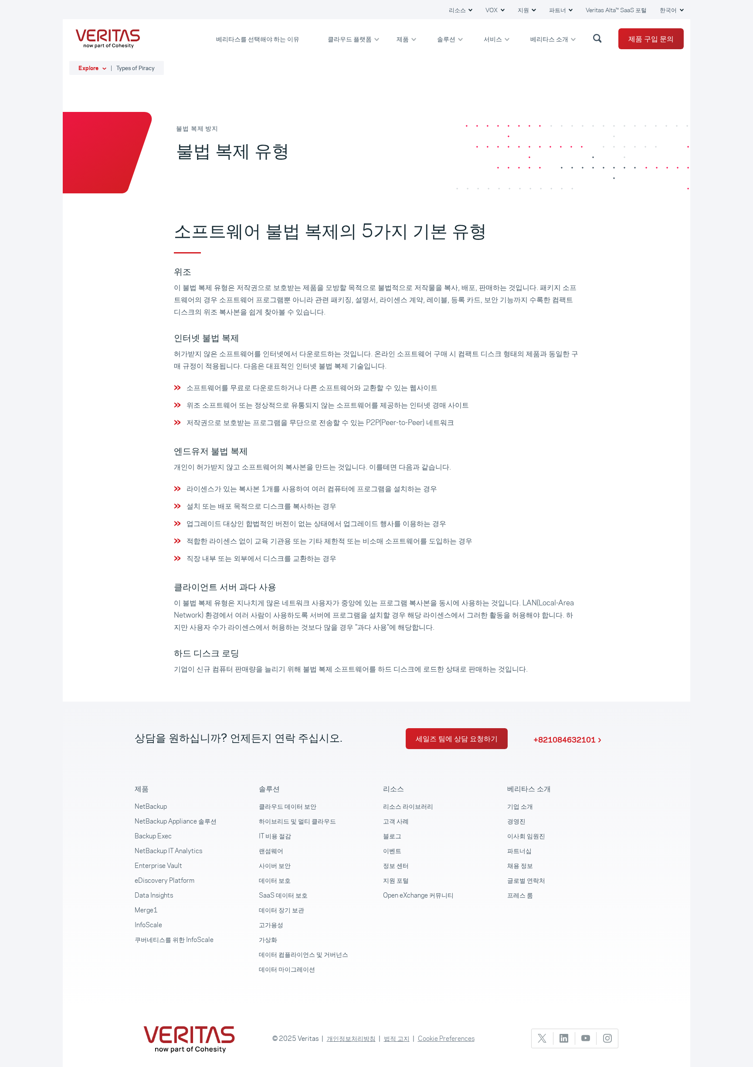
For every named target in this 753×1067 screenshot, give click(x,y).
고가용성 (271, 924)
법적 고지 (397, 1038)
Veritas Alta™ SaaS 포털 (616, 10)
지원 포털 (396, 880)
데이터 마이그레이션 (287, 969)
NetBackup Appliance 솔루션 (176, 821)
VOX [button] (492, 10)
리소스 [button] (458, 10)
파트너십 (519, 850)
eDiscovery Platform (164, 880)
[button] (599, 38)
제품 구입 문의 (651, 39)
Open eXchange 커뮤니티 (418, 895)
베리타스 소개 (550, 38)
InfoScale (148, 924)
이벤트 (392, 850)
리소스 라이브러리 (408, 806)
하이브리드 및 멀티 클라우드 (297, 821)
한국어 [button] (669, 10)
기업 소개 (520, 806)
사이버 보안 (275, 865)
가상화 (268, 939)
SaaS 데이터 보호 (283, 895)
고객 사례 (396, 821)
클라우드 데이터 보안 (287, 806)
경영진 (516, 821)
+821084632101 (564, 740)
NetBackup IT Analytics (168, 850)
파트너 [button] (558, 10)
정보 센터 (396, 865)
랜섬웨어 (271, 850)
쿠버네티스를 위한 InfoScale (174, 939)
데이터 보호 (275, 880)
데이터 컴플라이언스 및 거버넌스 (303, 954)
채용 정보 (520, 865)
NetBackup (151, 806)
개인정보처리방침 (351, 1038)
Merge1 (146, 910)
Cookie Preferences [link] (446, 1038)
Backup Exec (153, 836)
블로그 (392, 836)
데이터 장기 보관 (281, 910)
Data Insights (154, 895)
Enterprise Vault (158, 865)
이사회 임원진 (526, 836)
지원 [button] (524, 10)
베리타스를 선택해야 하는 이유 (258, 38)
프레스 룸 (520, 895)
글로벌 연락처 (526, 880)
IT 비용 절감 (275, 836)
